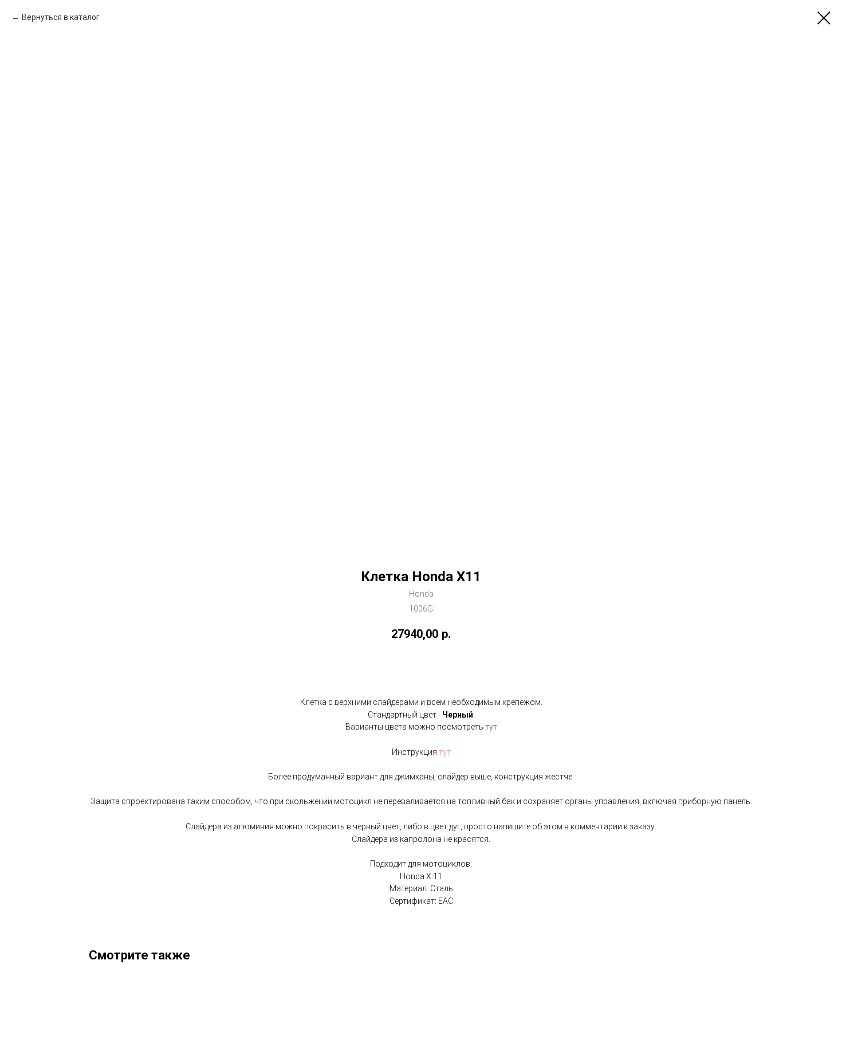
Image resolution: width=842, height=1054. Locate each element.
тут (491, 726)
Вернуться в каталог (61, 17)
